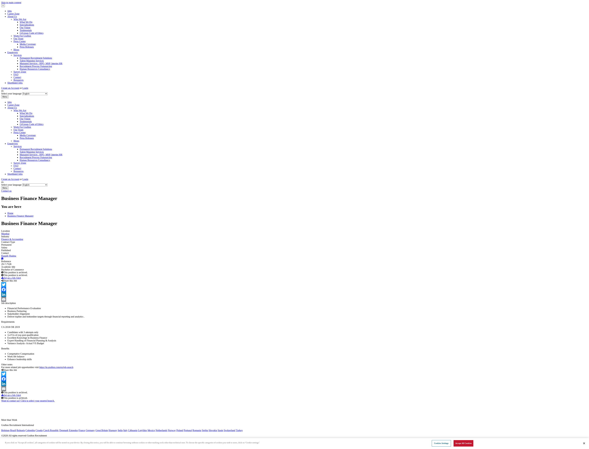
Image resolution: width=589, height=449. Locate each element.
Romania (196, 430)
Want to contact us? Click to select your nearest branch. (28, 400)
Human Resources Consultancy (35, 69)
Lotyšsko (142, 430)
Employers (12, 52)
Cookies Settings (441, 443)
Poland (179, 430)
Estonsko (73, 430)
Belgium (5, 430)
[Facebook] (294, 289)
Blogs (16, 49)
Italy (125, 430)
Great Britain (101, 430)
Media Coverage (28, 44)
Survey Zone (19, 71)
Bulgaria (21, 430)
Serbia (205, 430)
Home (10, 213)
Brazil (13, 430)
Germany (90, 430)
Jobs (9, 11)
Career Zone (13, 13)
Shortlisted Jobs (15, 83)
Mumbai (5, 233)
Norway (172, 430)
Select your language (11, 93)
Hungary (113, 430)
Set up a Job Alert (12, 278)
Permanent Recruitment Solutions (36, 58)
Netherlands (161, 430)
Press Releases (27, 47)
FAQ (15, 74)
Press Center (19, 41)
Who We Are (19, 19)
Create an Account (10, 88)
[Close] (584, 443)
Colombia (30, 430)
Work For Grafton (22, 36)
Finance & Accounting (12, 239)
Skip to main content (11, 2)
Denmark (63, 430)
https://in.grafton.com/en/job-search (56, 367)
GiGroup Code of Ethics (31, 33)
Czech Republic (51, 430)
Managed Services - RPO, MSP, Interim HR (41, 63)
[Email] (294, 299)
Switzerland (229, 430)
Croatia (39, 430)
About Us (12, 16)
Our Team (18, 38)
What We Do (26, 22)
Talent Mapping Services (32, 60)
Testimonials (26, 30)
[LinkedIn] (294, 294)
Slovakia (213, 430)
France (82, 430)
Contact (17, 77)
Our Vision (25, 27)
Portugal (188, 430)
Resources (18, 80)
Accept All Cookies (463, 443)
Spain (220, 430)
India (120, 430)
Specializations (27, 24)
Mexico (151, 430)
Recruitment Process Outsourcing (36, 66)
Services (17, 55)
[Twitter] (294, 284)
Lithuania (132, 430)
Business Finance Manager (20, 216)
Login (25, 88)
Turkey (239, 430)
